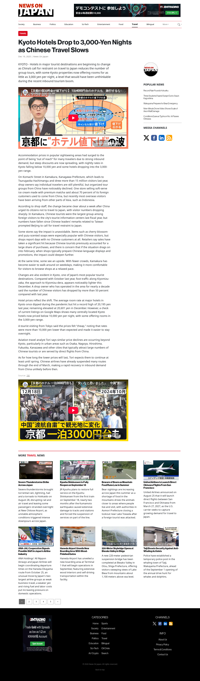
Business (37, 24)
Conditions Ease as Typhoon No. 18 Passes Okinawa (161, 117)
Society (21, 24)
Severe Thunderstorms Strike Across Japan (33, 483)
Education (68, 24)
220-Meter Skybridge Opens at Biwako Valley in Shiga (118, 550)
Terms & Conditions (163, 649)
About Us (162, 639)
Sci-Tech (85, 24)
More (165, 24)
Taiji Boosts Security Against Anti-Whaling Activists (161, 550)
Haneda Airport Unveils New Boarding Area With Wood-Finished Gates (74, 551)
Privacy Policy (162, 644)
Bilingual (150, 24)
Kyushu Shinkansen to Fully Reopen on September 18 (74, 483)
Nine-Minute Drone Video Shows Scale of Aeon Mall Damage (160, 109)
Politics (53, 24)
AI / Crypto (94, 653)
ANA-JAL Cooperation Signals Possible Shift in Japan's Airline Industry (34, 551)
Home (96, 623)
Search (104, 653)
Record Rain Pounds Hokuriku (155, 90)
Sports (104, 623)
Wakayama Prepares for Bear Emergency (160, 103)
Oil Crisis (105, 648)
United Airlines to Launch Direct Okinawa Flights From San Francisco (159, 485)
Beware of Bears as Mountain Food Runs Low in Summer (117, 483)
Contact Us (162, 654)
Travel (135, 24)
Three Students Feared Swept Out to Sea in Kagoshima (161, 97)
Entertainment (103, 24)
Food (121, 24)
